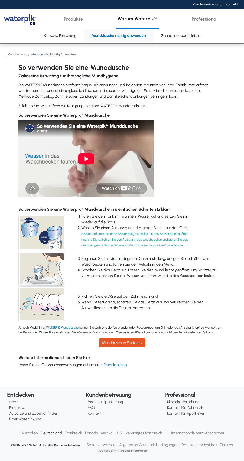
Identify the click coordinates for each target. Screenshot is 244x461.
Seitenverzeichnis (101, 444)
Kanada (91, 433)
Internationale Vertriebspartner (197, 433)
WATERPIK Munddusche (62, 327)
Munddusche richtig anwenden (119, 35)
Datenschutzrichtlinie (199, 444)
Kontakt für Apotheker (186, 413)
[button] (73, 19)
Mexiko (106, 433)
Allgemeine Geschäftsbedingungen (148, 444)
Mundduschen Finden (120, 343)
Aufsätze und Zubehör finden (33, 413)
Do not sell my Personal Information (123, 450)
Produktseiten (115, 364)
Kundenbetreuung (207, 4)
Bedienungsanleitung (105, 402)
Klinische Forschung (60, 35)
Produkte (16, 407)
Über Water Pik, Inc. (25, 419)
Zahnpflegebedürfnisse (180, 35)
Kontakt (232, 4)
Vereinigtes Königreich (144, 433)
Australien (29, 433)
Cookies (226, 444)
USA (119, 433)
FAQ (91, 407)
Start (13, 402)
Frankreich (73, 433)
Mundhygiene (16, 54)
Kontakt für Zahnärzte (185, 407)
